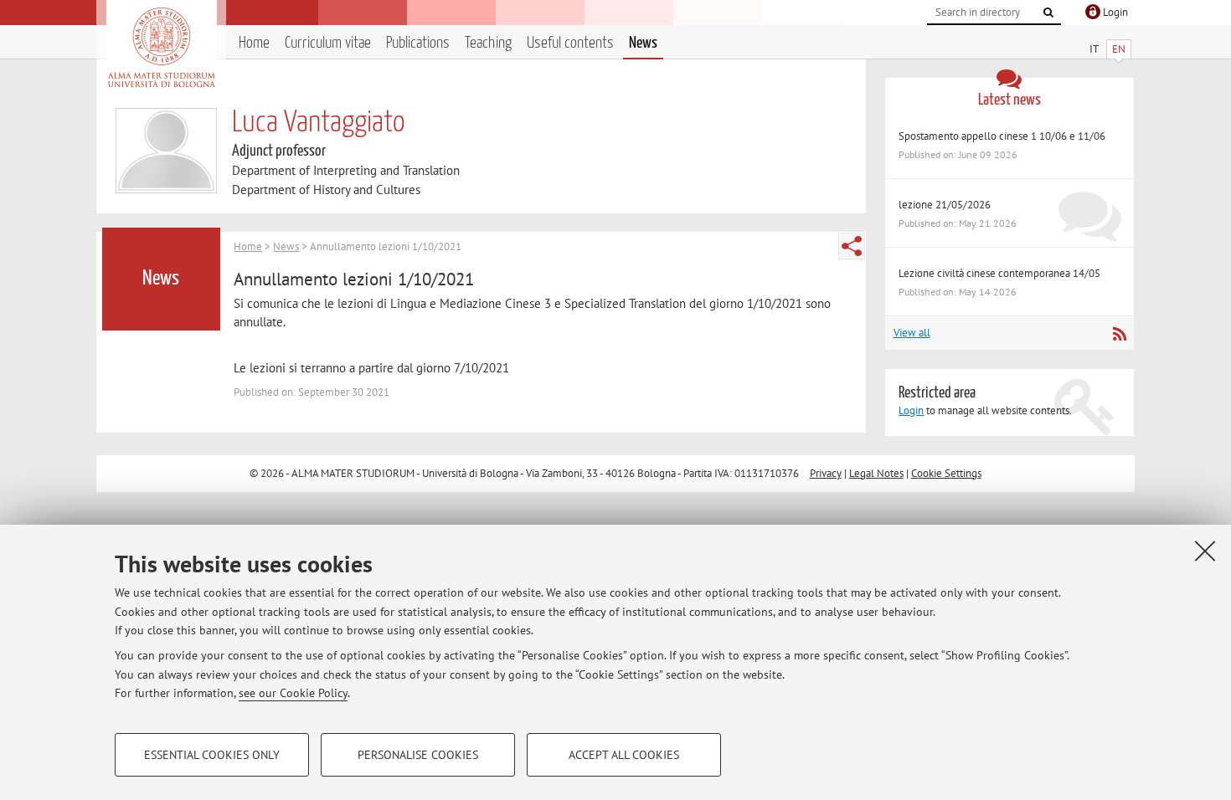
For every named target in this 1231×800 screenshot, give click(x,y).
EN (1118, 49)
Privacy (826, 473)
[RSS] (1119, 334)
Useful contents (570, 43)
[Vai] (1048, 12)
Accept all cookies (624, 754)
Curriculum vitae (328, 43)
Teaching (488, 43)
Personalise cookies (418, 754)
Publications (418, 43)
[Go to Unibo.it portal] (161, 47)
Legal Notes (876, 473)
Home (254, 43)
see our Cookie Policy (293, 692)
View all (912, 333)
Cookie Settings (946, 473)
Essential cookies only (212, 754)
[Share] (851, 246)
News (643, 43)
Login (911, 410)
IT (1094, 49)
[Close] (1205, 550)
